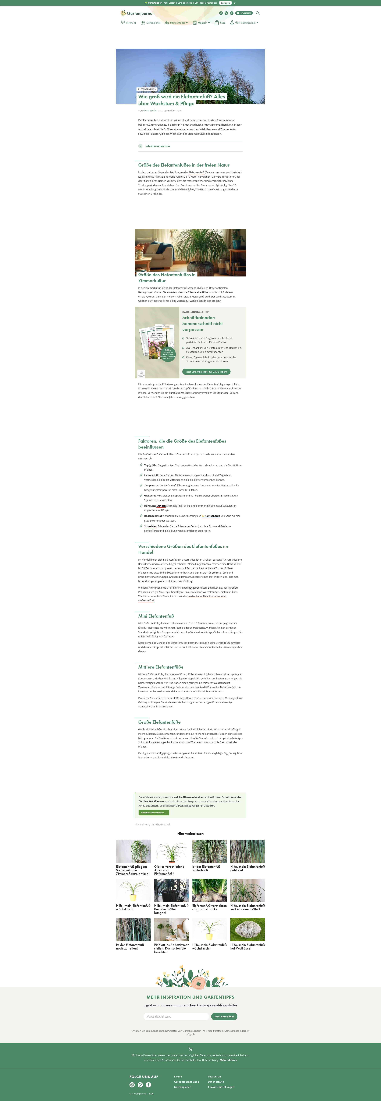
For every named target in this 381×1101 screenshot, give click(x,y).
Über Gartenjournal (245, 22)
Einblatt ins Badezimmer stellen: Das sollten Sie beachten (171, 948)
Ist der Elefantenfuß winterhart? (206, 868)
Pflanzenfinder (177, 22)
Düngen (161, 505)
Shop (222, 22)
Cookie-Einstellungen (221, 1087)
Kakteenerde (212, 516)
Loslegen (225, 3)
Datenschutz (216, 1081)
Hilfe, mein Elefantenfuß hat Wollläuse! (247, 946)
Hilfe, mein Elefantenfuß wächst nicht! (133, 907)
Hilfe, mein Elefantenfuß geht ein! (247, 868)
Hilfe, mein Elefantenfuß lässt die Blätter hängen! (171, 909)
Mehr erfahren (228, 1060)
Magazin (202, 22)
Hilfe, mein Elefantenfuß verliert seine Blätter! (247, 907)
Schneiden (150, 526)
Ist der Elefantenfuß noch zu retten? (130, 946)
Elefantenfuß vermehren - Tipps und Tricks (209, 907)
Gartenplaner (153, 22)
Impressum (215, 1076)
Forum (129, 22)
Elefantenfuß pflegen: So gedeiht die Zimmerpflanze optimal (132, 870)
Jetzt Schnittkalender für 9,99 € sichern (206, 371)
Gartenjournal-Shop (186, 1081)
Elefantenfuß (196, 172)
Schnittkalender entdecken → (154, 812)
